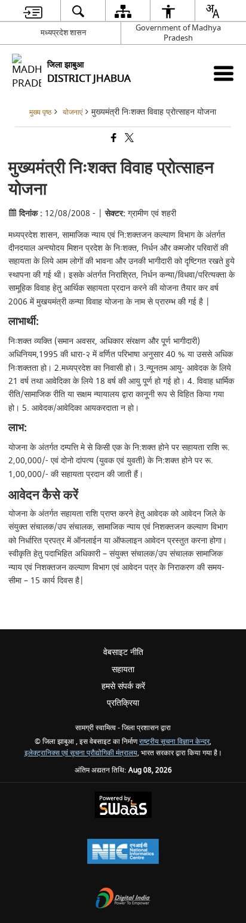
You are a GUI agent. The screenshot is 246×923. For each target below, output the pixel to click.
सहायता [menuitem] (123, 669)
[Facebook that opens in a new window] (112, 139)
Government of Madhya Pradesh (178, 33)
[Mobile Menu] (223, 73)
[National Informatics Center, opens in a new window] (123, 853)
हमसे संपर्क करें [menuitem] (123, 686)
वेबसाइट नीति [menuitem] (123, 652)
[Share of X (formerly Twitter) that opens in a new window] (128, 139)
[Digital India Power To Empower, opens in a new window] (123, 899)
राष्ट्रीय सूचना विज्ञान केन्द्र (174, 742)
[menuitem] (33, 11)
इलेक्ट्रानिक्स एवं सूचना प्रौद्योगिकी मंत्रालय (80, 753)
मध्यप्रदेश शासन (63, 32)
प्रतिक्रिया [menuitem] (123, 703)
